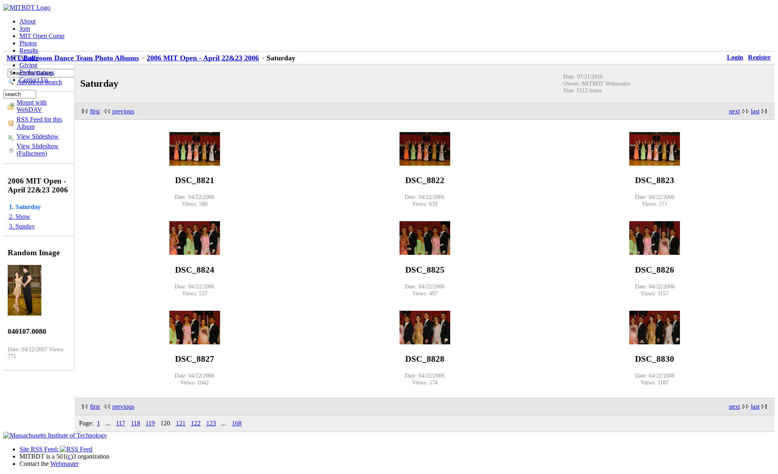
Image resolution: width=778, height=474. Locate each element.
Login (735, 57)
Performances (36, 72)
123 (211, 423)
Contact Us (33, 79)
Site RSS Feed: (39, 449)
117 (120, 423)
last (755, 111)
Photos (28, 43)
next (734, 111)
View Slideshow (38, 136)
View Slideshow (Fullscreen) (38, 150)
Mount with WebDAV (32, 106)
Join (24, 28)
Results (28, 50)
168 (237, 423)
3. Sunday (22, 226)
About (27, 21)
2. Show (19, 216)
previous (123, 111)
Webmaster (64, 463)
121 (181, 423)
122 (196, 423)
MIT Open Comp (41, 35)
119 (150, 423)
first (95, 111)
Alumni (29, 57)
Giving (28, 65)
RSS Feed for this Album (39, 123)
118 (135, 423)
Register (759, 57)
